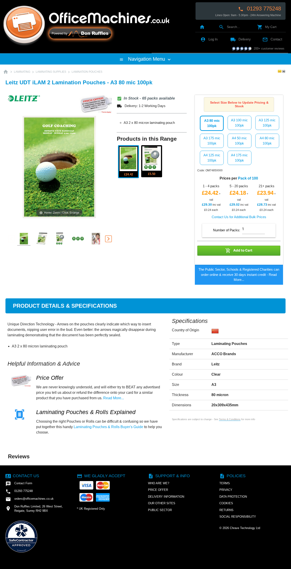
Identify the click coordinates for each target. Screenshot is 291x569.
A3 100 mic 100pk (239, 122)
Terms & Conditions (230, 419)
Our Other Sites (161, 503)
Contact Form (18, 484)
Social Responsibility (237, 516)
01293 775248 (259, 8)
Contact (272, 39)
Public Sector (160, 510)
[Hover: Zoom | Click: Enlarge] (59, 166)
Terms (224, 483)
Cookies (226, 503)
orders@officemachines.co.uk (29, 499)
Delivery (240, 39)
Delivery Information (166, 496)
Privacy (225, 490)
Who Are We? (158, 483)
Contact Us (22, 476)
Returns (226, 510)
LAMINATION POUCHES (87, 71)
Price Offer (49, 378)
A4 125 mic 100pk (211, 157)
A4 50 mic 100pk (239, 140)
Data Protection (233, 496)
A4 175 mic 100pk (239, 157)
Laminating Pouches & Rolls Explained (85, 412)
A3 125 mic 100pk (267, 122)
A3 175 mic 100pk (211, 140)
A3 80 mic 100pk (212, 123)
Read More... (113, 398)
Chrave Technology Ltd (245, 528)
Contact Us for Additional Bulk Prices (239, 217)
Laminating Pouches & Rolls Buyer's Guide (108, 427)
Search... (229, 27)
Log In (209, 39)
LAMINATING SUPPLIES (51, 71)
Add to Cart (238, 250)
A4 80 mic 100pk (267, 140)
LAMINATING (22, 71)
